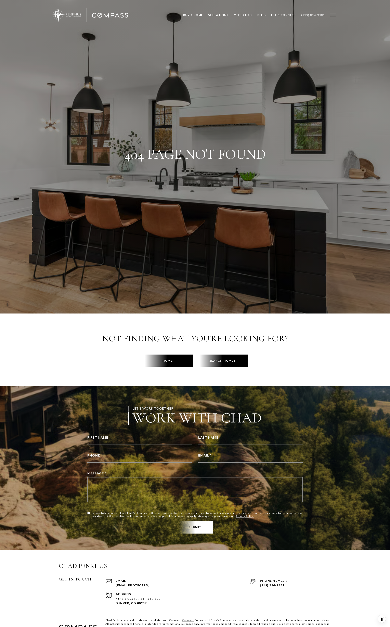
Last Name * (209, 437)
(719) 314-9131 (272, 585)
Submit (195, 527)
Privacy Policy (245, 516)
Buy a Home (193, 15)
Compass (188, 620)
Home (167, 360)
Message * (96, 473)
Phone (93, 455)
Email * (204, 455)
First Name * (99, 437)
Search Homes (222, 360)
